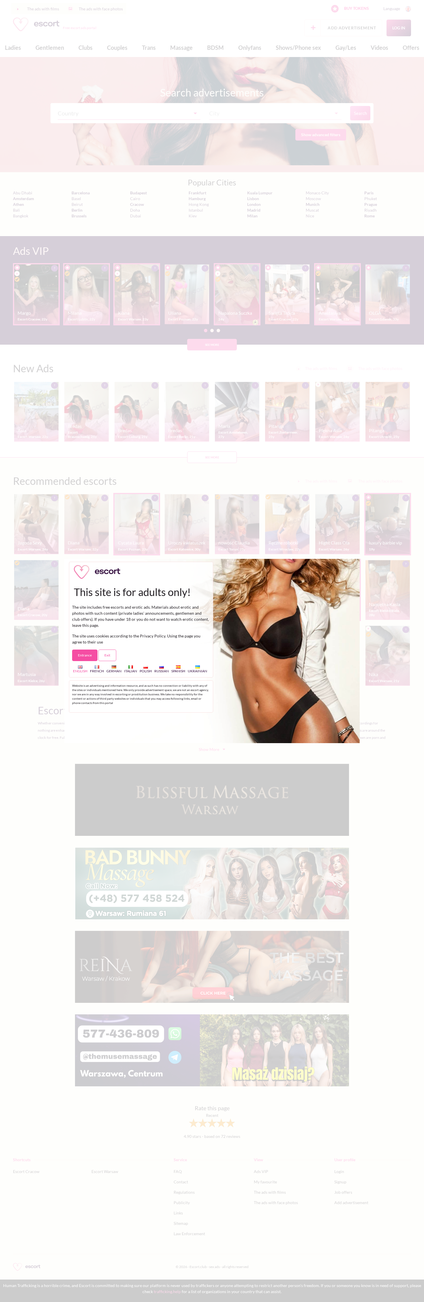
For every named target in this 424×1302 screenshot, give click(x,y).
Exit (107, 655)
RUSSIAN (161, 671)
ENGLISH (80, 671)
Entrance (85, 655)
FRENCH (97, 671)
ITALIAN (130, 671)
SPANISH (178, 671)
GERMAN (113, 671)
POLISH (146, 671)
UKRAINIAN (197, 671)
